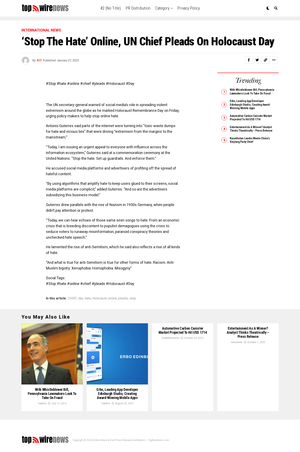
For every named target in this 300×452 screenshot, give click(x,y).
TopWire (42, 403)
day (80, 298)
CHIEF (72, 298)
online (112, 298)
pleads (123, 298)
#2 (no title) (110, 8)
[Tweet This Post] (257, 60)
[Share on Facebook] (248, 60)
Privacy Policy (188, 8)
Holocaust (99, 298)
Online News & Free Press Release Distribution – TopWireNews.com (131, 440)
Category (162, 8)
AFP (39, 60)
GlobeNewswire (170, 338)
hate (88, 298)
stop (132, 298)
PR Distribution (138, 8)
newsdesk (236, 342)
